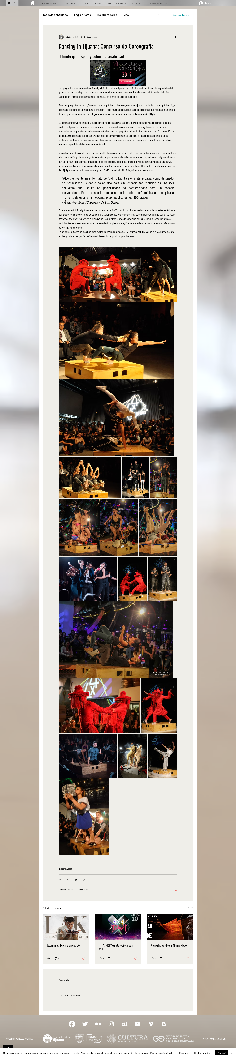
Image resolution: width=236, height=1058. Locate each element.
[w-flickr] (98, 1024)
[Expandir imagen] (100, 274)
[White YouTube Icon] (137, 1024)
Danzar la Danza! (65, 869)
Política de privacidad (161, 1052)
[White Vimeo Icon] (151, 1024)
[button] (158, 15)
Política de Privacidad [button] (24, 1039)
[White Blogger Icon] (164, 1024)
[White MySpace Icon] (124, 1024)
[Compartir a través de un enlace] (83, 879)
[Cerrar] (232, 1052)
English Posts (82, 15)
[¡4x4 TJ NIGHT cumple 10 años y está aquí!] (118, 927)
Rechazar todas (202, 1052)
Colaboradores (107, 15)
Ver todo (190, 907)
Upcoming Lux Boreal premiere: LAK (63, 945)
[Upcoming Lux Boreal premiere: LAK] (66, 927)
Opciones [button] (184, 1052)
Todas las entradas (55, 15)
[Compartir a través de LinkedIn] (75, 879)
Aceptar (222, 1052)
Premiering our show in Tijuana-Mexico (169, 945)
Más (126, 15)
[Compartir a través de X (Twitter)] (68, 879)
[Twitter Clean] (85, 1024)
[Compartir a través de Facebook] (60, 879)
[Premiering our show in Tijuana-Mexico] (170, 927)
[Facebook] (72, 1024)
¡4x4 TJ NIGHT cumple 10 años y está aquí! (116, 947)
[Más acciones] (175, 37)
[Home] (32, 3)
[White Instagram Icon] (111, 1024)
